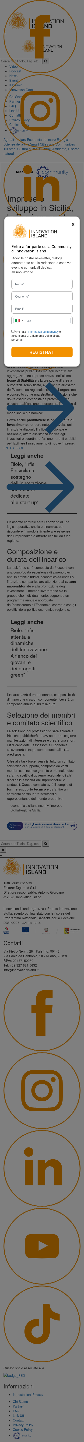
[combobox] (22, 320)
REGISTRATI (42, 352)
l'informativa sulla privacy (43, 331)
